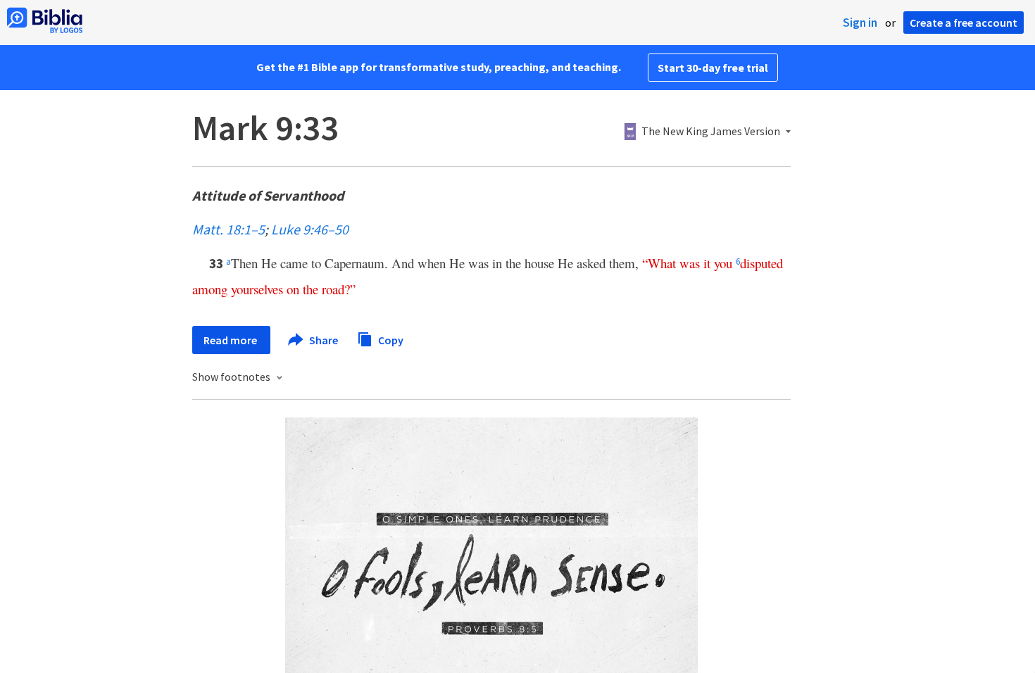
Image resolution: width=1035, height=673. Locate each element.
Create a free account (963, 22)
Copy (389, 339)
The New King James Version (710, 131)
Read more (231, 340)
